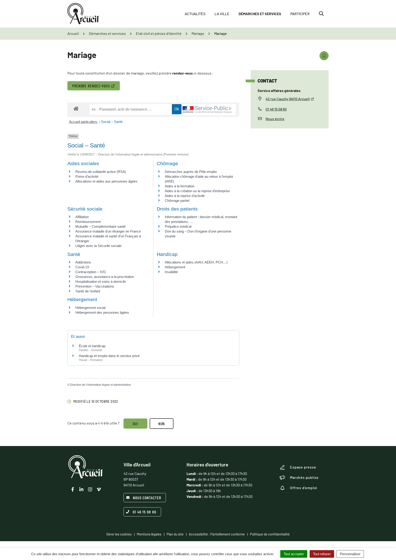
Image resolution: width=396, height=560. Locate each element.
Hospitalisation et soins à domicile (100, 281)
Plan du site (175, 534)
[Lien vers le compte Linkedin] (81, 489)
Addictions (83, 262)
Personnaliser (350, 554)
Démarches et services (260, 13)
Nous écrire (275, 118)
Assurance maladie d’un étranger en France (108, 231)
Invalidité (171, 272)
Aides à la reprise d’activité (185, 196)
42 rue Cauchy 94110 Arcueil (288, 99)
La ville (221, 13)
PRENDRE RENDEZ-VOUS (91, 85)
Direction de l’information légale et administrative (100, 384)
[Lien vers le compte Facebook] (72, 489)
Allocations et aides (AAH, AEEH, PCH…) (196, 262)
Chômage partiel (177, 200)
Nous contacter (147, 497)
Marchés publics (304, 477)
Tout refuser (322, 554)
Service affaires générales (279, 90)
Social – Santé (112, 122)
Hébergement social (90, 308)
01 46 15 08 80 (144, 511)
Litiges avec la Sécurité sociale (98, 246)
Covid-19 (82, 267)
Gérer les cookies (119, 534)
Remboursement (88, 222)
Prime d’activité (86, 176)
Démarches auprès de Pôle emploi (191, 172)
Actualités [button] (195, 13)
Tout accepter (294, 554)
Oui (135, 423)
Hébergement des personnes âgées (102, 312)
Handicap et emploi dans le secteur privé (109, 356)
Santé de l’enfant (87, 291)
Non (161, 423)
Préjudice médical (178, 226)
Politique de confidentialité (270, 534)
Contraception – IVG (90, 272)
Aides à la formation (179, 186)
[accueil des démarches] (76, 108)
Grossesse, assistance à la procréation (104, 277)
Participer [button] (300, 13)
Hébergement (175, 267)
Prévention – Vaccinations (94, 286)
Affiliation (82, 217)
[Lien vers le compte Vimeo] (98, 489)
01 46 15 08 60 (276, 109)
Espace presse (303, 467)
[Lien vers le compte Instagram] (90, 489)
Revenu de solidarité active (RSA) (100, 172)
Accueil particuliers (83, 122)
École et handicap (92, 346)
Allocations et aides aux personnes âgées (106, 181)
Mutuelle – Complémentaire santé (100, 226)
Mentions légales (149, 534)
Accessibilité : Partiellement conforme (217, 534)
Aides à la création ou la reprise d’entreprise (197, 191)
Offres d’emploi (303, 487)
